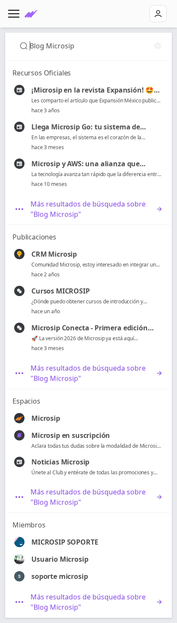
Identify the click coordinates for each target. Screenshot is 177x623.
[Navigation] (14, 14)
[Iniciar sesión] (158, 13)
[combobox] (91, 46)
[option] (88, 99)
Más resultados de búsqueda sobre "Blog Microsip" (88, 209)
